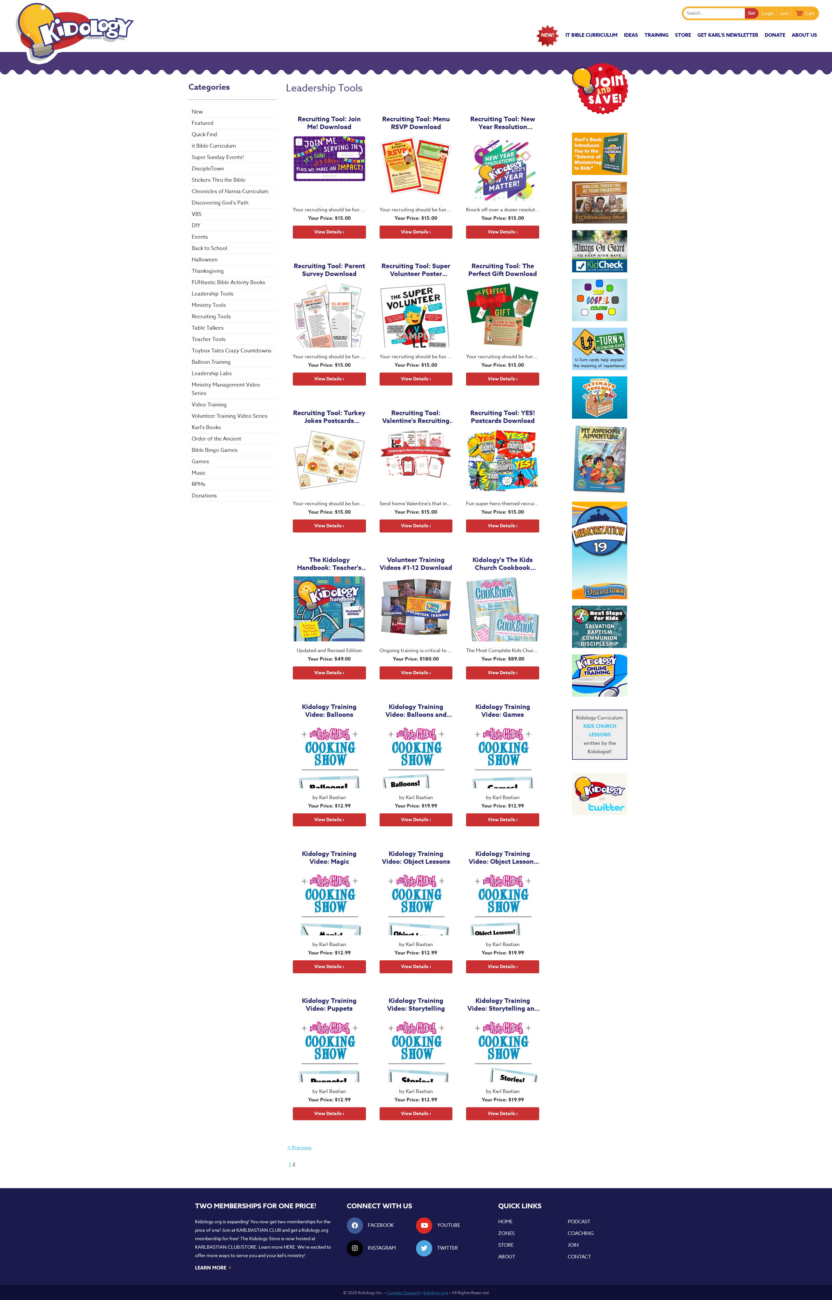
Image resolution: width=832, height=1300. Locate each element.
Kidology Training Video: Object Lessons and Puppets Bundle (503, 857)
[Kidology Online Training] (599, 675)
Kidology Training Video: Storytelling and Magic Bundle (502, 1004)
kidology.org (435, 1292)
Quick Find (204, 134)
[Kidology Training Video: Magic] (329, 902)
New (197, 112)
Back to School (209, 248)
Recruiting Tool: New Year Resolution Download (502, 123)
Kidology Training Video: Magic (329, 857)
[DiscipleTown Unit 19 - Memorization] (599, 550)
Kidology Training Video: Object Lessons (416, 857)
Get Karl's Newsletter (727, 35)
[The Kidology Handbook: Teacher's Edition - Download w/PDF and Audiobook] (329, 608)
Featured (203, 123)
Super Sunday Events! (218, 157)
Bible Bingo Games (215, 450)
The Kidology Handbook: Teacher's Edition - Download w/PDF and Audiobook (329, 563)
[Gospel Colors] (599, 300)
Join (784, 13)
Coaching (581, 1233)
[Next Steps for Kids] (599, 627)
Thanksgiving (208, 271)
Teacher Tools (209, 339)
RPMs (198, 484)
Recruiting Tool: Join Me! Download (329, 123)
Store (683, 35)
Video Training (209, 405)
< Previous (299, 1147)
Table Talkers (208, 328)
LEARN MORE (213, 1267)
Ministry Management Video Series (226, 389)
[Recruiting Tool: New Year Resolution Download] (502, 168)
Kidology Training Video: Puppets (329, 1004)
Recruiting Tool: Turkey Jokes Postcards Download (329, 417)
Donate (775, 35)
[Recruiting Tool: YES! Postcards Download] (502, 461)
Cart (809, 13)
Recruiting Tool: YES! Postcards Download (502, 417)
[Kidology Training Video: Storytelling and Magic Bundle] (502, 1049)
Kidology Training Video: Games (502, 710)
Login (768, 13)
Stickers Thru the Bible (218, 180)
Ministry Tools (209, 305)
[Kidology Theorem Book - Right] (599, 154)
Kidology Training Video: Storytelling (416, 1004)
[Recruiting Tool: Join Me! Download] (329, 168)
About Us (804, 35)
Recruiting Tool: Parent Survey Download (329, 270)
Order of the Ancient (216, 439)
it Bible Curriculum (592, 35)
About (506, 1256)
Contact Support (403, 1292)
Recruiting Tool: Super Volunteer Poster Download (416, 270)
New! (547, 35)
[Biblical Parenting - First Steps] (599, 202)
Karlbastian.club (258, 1230)
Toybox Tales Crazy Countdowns (231, 351)
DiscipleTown (208, 169)
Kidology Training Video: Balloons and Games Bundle (416, 710)
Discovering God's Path (220, 203)
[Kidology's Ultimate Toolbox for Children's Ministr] (599, 397)
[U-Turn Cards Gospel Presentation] (599, 349)
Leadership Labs (212, 373)
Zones (506, 1233)
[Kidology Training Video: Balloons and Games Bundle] (416, 755)
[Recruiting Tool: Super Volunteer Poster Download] (416, 315)
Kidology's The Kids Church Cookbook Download (503, 563)
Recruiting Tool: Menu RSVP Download (416, 123)
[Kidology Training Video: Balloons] (329, 755)
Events (200, 237)
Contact (579, 1256)
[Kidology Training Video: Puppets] (329, 1049)
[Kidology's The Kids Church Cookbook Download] (502, 608)
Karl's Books (206, 427)
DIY (196, 226)
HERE (289, 1247)
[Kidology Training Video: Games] (502, 755)
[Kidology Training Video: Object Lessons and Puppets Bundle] (502, 902)
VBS (197, 214)
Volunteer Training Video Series (229, 416)
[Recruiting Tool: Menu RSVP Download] (416, 168)
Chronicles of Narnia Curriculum (230, 191)
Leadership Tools (212, 294)
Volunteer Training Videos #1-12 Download (416, 563)
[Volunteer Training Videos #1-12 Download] (416, 608)
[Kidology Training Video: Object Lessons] (416, 902)
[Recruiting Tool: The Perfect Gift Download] (502, 315)
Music (199, 473)
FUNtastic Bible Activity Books (228, 282)
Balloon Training (211, 362)
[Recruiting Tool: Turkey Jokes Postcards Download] (329, 461)
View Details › (329, 232)
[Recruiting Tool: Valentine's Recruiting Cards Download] (416, 461)
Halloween (204, 260)
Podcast (579, 1221)
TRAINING (656, 35)
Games (200, 462)
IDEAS (631, 35)
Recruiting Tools (211, 317)
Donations (204, 496)
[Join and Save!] (599, 112)
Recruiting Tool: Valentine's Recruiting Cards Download (415, 417)
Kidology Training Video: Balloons (329, 710)
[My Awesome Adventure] (599, 460)
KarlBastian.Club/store (225, 1247)
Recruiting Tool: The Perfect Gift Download (502, 270)
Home (505, 1221)
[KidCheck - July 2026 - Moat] (599, 251)
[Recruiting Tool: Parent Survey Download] (329, 315)
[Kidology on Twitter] (599, 794)
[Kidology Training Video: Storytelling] (416, 1049)
